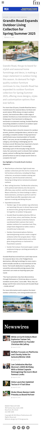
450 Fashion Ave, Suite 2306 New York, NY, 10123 (14, 409)
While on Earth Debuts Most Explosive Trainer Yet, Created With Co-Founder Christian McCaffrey (24, 341)
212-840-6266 (9, 412)
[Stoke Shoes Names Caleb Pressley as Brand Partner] (6, 393)
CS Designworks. (22, 419)
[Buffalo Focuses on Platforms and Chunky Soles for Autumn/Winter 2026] (6, 353)
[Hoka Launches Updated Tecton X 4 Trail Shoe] (6, 383)
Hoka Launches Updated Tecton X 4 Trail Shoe (22, 383)
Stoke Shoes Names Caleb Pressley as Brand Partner (23, 393)
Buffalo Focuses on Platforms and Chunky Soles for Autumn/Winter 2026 (24, 354)
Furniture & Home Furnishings (18, 17)
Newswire (5, 17)
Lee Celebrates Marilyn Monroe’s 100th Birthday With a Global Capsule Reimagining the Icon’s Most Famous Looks (24, 369)
